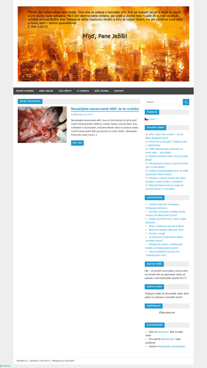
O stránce (83, 91)
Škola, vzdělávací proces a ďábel (166, 226)
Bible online (46, 91)
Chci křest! (65, 91)
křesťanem (163, 331)
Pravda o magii (157, 233)
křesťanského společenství (171, 346)
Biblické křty (167, 339)
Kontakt (119, 91)
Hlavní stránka (25, 91)
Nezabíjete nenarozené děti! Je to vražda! (105, 109)
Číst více (77, 143)
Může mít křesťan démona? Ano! (166, 229)
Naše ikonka (101, 91)
